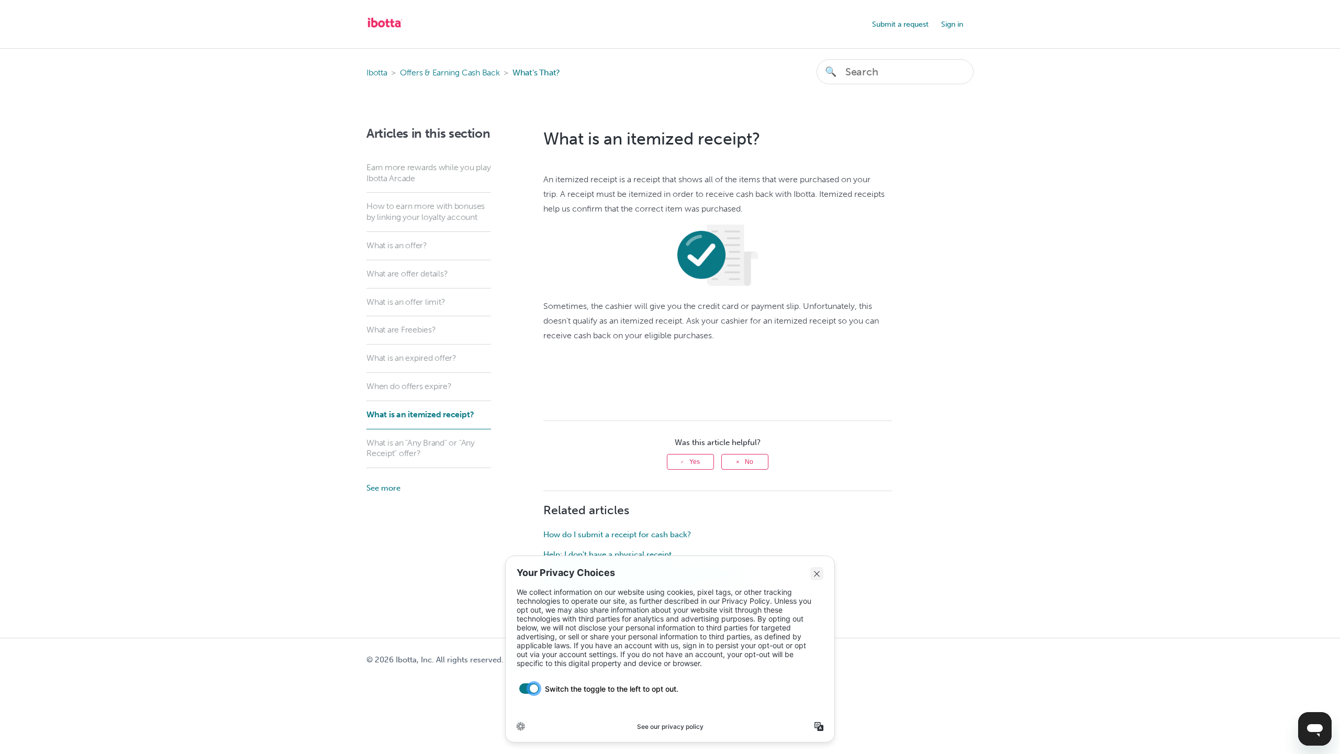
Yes (694, 461)
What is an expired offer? (411, 358)
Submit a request (900, 24)
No (749, 461)
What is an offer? (396, 245)
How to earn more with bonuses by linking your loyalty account (425, 211)
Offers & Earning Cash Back (450, 72)
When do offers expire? (409, 386)
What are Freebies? (401, 330)
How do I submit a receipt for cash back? (617, 534)
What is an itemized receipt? (420, 414)
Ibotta (376, 72)
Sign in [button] (952, 24)
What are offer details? (407, 274)
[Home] (384, 29)
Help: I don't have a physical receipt (607, 554)
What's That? (536, 72)
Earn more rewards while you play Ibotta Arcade (428, 172)
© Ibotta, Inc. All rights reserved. (435, 659)
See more (383, 488)
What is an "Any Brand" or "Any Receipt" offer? (420, 448)
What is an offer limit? (405, 302)
